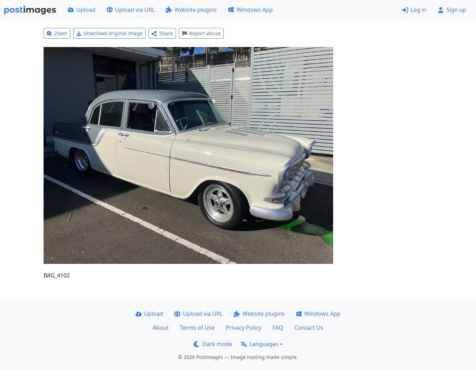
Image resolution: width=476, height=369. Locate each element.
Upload (85, 10)
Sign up (456, 10)
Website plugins (196, 10)
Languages (263, 344)
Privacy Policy (243, 327)
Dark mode (217, 344)
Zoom (60, 33)
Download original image (113, 33)
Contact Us (308, 327)
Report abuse (205, 33)
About (161, 327)
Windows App (255, 10)
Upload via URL (135, 10)
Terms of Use (197, 327)
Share (166, 33)
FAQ (277, 327)
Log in (418, 10)
